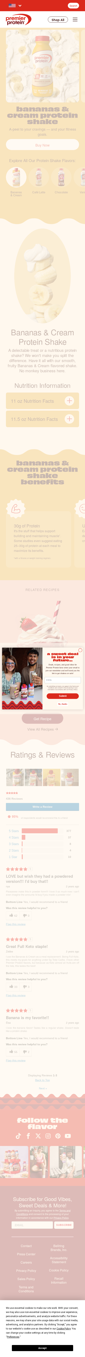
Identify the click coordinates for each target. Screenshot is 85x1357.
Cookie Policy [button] (64, 1328)
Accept (42, 1348)
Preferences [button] (13, 1337)
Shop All (58, 20)
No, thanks (62, 704)
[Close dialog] (80, 650)
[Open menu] (75, 19)
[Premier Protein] (18, 19)
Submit (63, 696)
